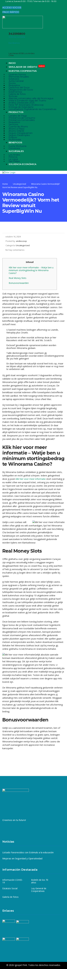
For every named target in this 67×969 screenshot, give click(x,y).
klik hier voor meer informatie (31, 478)
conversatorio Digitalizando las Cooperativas (32, 109)
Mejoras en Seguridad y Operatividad (22, 858)
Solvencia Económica (22, 164)
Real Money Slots (17, 278)
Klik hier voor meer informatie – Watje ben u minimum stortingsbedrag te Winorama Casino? (31, 270)
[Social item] (4, 4)
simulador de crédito (26, 66)
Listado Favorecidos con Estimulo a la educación (28, 852)
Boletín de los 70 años (39, 881)
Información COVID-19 (12, 881)
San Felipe (14, 161)
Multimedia (15, 139)
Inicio (12, 63)
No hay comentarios (14, 249)
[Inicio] (8, 172)
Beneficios (15, 142)
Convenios (14, 148)
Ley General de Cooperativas (38, 889)
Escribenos (14, 43)
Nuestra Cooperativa (23, 71)
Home (5, 184)
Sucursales (16, 151)
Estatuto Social (9, 888)
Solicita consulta (17, 37)
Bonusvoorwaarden (19, 282)
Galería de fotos (10, 897)
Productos (16, 112)
